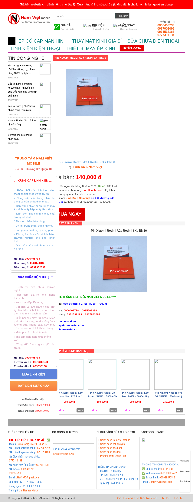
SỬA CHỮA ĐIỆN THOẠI (153, 41)
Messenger (185, 471)
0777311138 (165, 35)
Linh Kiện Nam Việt (87, 167)
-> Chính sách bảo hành (110, 447)
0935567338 (15, 473)
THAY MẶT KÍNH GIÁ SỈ (97, 41)
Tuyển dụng (131, 47)
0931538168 (165, 32)
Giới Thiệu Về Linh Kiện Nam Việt (137, 498)
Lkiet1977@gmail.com (28, 477)
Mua (61, 410)
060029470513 (167, 477)
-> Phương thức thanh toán (112, 455)
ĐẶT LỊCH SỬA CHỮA (33, 385)
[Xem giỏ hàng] (135, 15)
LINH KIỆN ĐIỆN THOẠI (35, 48)
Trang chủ (11, 41)
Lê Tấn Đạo (167, 468)
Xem (80, 410)
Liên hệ (178, 498)
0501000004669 (169, 473)
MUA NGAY (69, 214)
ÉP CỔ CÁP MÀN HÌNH (42, 41)
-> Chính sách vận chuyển (111, 443)
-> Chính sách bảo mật (110, 451)
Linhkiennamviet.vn (29, 490)
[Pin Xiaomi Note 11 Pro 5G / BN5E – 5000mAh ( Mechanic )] (168, 374)
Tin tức (166, 498)
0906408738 (165, 25)
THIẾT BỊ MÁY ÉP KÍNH (90, 48)
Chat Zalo (184, 461)
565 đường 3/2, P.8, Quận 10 (32, 443)
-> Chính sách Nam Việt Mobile (114, 439)
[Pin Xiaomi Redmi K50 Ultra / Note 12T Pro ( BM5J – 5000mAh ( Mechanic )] (69, 374)
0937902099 (165, 28)
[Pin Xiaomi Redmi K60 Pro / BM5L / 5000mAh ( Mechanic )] (135, 374)
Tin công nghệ (26, 58)
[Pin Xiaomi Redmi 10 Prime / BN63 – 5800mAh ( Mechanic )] (102, 374)
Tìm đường (185, 481)
